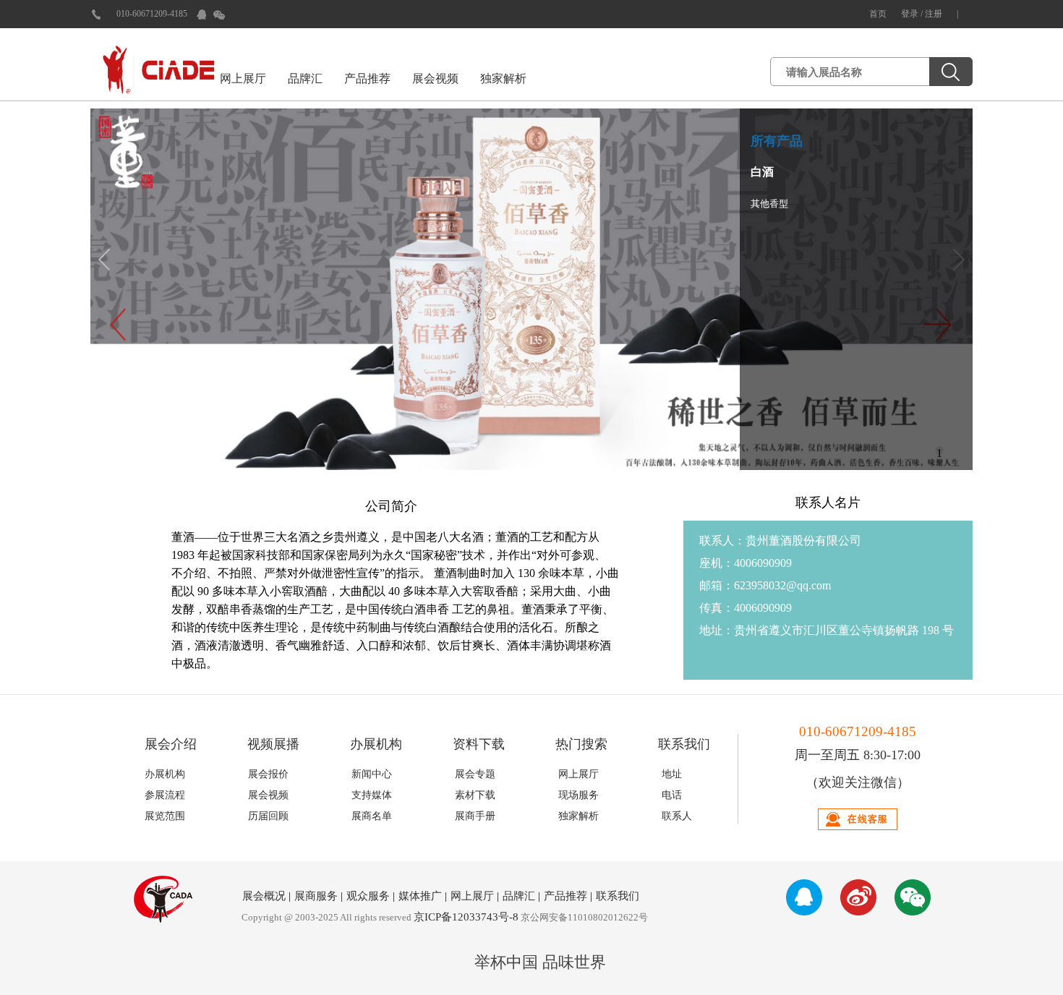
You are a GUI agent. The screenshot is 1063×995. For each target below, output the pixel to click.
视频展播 (273, 744)
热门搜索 (581, 744)
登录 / (913, 14)
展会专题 (475, 774)
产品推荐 (367, 78)
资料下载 (479, 744)
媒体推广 (420, 896)
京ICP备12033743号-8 (466, 917)
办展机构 (376, 744)
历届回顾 (268, 816)
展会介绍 (171, 744)
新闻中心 (371, 774)
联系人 (677, 816)
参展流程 (165, 795)
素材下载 (475, 795)
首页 (878, 14)
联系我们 (684, 744)
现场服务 (578, 795)
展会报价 (268, 774)
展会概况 (264, 896)
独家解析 (503, 78)
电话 (672, 795)
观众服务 (368, 896)
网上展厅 (243, 78)
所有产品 (777, 141)
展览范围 (165, 816)
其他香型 (769, 203)
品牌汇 (305, 78)
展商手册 (475, 816)
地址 (672, 774)
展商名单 (371, 816)
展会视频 (435, 78)
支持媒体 (371, 795)
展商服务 (316, 896)
